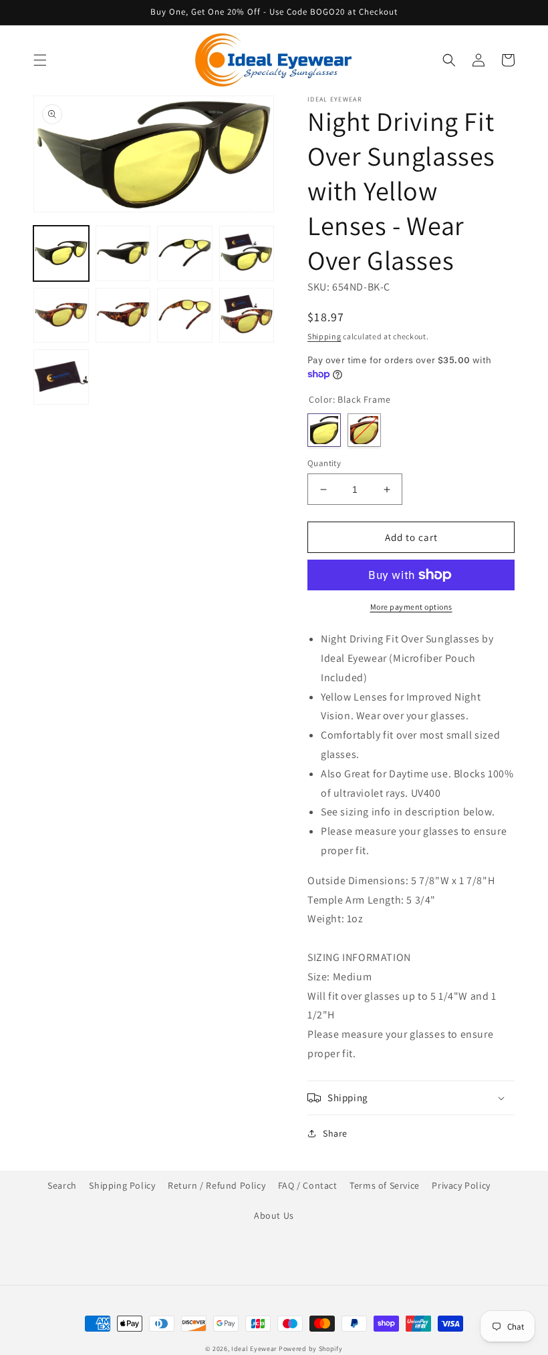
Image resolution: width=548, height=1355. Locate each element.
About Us (274, 1215)
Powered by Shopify (311, 1348)
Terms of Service (385, 1185)
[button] (40, 60)
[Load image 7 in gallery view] (185, 315)
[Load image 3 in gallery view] (185, 253)
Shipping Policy (122, 1185)
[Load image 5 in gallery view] (61, 315)
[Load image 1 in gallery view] (61, 253)
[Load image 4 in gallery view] (247, 253)
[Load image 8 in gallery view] (247, 315)
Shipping (324, 336)
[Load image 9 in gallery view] (61, 377)
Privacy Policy (461, 1185)
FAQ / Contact (307, 1185)
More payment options (411, 607)
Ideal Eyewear (254, 1348)
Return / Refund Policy (216, 1185)
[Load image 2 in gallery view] (123, 253)
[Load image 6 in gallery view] (123, 315)
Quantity (324, 463)
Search (62, 1185)
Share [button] (335, 1133)
